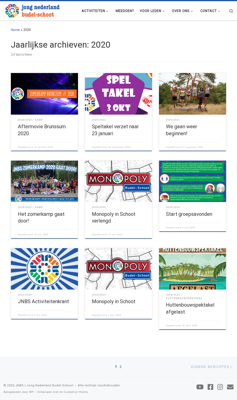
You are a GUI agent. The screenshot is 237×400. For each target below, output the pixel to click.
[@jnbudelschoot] (210, 387)
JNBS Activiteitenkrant (43, 301)
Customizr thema (76, 392)
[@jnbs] (200, 387)
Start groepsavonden (189, 214)
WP (31, 392)
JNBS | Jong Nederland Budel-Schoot (45, 385)
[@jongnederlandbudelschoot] (220, 387)
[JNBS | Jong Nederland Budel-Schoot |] (32, 10)
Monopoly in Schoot (113, 301)
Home (15, 30)
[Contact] (230, 387)
